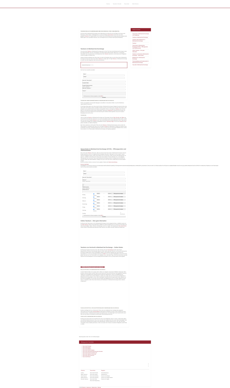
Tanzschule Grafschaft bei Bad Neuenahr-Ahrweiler (93, 351)
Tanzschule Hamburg (94, 377)
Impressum (88, 387)
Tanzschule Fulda (93, 379)
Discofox (117, 117)
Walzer (123, 117)
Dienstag (84, 197)
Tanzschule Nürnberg (94, 375)
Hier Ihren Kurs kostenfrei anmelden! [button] (88, 69)
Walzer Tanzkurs (84, 374)
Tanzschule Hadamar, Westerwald (89, 354)
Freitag (83, 207)
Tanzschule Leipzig (93, 374)
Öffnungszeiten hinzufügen (118, 193)
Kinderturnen (110, 110)
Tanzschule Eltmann (87, 356)
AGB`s (101, 96)
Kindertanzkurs (104, 374)
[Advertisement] (115, 18)
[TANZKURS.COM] (93, 365)
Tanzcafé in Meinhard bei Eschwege (140, 64)
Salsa (114, 117)
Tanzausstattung (96, 311)
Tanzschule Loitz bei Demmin (88, 355)
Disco (120, 225)
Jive (125, 121)
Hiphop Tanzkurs (84, 377)
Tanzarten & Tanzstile (117, 3)
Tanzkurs (108, 3)
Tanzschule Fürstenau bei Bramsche (90, 352)
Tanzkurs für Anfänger (105, 375)
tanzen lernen (110, 34)
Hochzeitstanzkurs (105, 372)
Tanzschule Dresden (94, 372)
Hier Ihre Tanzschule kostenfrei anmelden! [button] (89, 166)
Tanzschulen (126, 3)
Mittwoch (84, 200)
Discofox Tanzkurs (84, 379)
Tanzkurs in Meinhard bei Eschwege (140, 37)
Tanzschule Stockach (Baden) (88, 350)
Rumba (121, 121)
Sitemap (99, 387)
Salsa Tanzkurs (84, 375)
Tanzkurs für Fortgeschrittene (107, 377)
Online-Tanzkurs (135, 3)
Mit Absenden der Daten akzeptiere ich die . (93, 96)
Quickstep (109, 121)
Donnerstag (84, 204)
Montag (83, 194)
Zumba (106, 126)
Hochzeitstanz (110, 249)
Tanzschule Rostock (87, 347)
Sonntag (84, 213)
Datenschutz (94, 387)
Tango (112, 121)
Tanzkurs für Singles (105, 379)
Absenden (104, 97)
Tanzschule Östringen (87, 346)
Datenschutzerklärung (113, 162)
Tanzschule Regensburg (94, 380)
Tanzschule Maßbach (87, 348)
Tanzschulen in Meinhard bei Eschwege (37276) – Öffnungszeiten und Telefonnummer (140, 47)
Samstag (84, 210)
